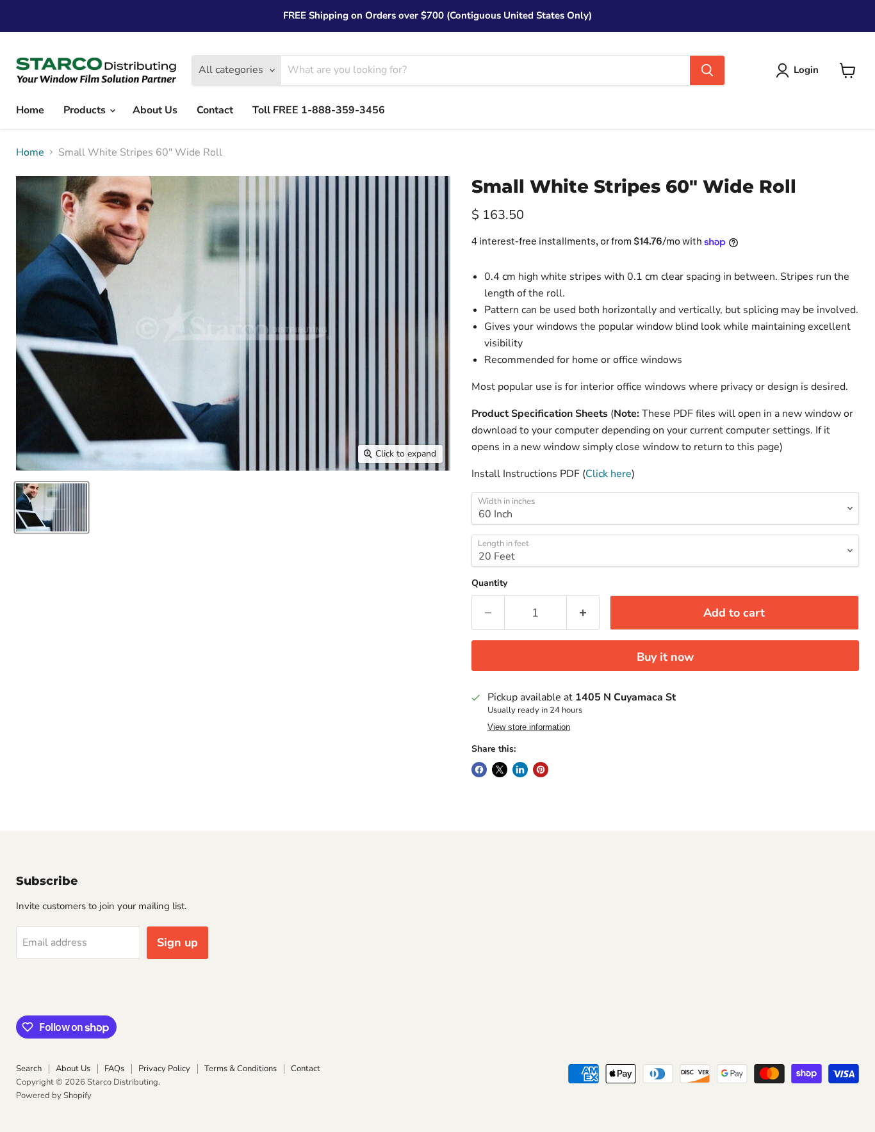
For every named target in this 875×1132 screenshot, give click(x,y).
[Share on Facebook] (479, 769)
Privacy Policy (164, 1068)
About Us (155, 110)
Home (30, 110)
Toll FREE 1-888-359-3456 (318, 110)
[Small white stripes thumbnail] (51, 507)
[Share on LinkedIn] (520, 769)
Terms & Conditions (240, 1068)
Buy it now (665, 657)
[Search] (707, 70)
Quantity (489, 583)
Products (85, 110)
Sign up (177, 942)
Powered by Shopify (54, 1095)
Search (29, 1068)
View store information (528, 727)
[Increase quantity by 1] (583, 613)
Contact (215, 110)
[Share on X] (499, 769)
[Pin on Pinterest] (540, 769)
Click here (608, 474)
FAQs (114, 1068)
